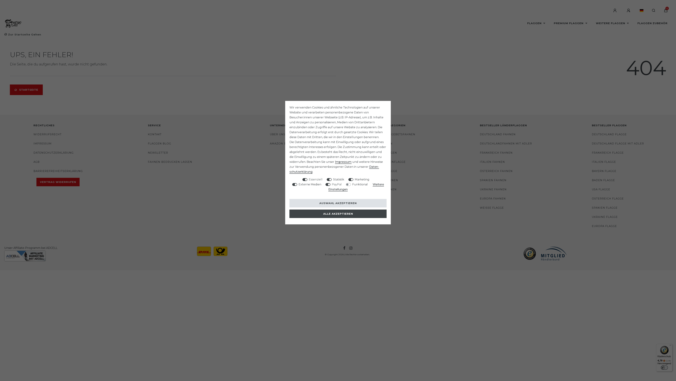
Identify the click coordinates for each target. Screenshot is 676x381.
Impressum (343, 162)
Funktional (360, 184)
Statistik (338, 179)
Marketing (362, 179)
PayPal (337, 184)
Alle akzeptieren (338, 213)
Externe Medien (310, 184)
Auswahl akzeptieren (338, 203)
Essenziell (316, 179)
